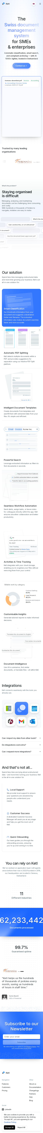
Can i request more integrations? (16, 751)
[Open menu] (40, 4)
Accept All (9, 1127)
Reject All (21, 1127)
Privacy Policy (31, 1046)
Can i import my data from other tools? (19, 738)
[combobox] (34, 4)
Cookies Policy (10, 1122)
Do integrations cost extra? (14, 745)
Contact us (20, 66)
